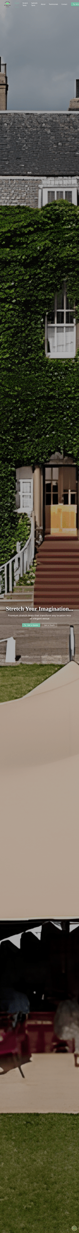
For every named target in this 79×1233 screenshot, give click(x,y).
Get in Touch (49, 625)
